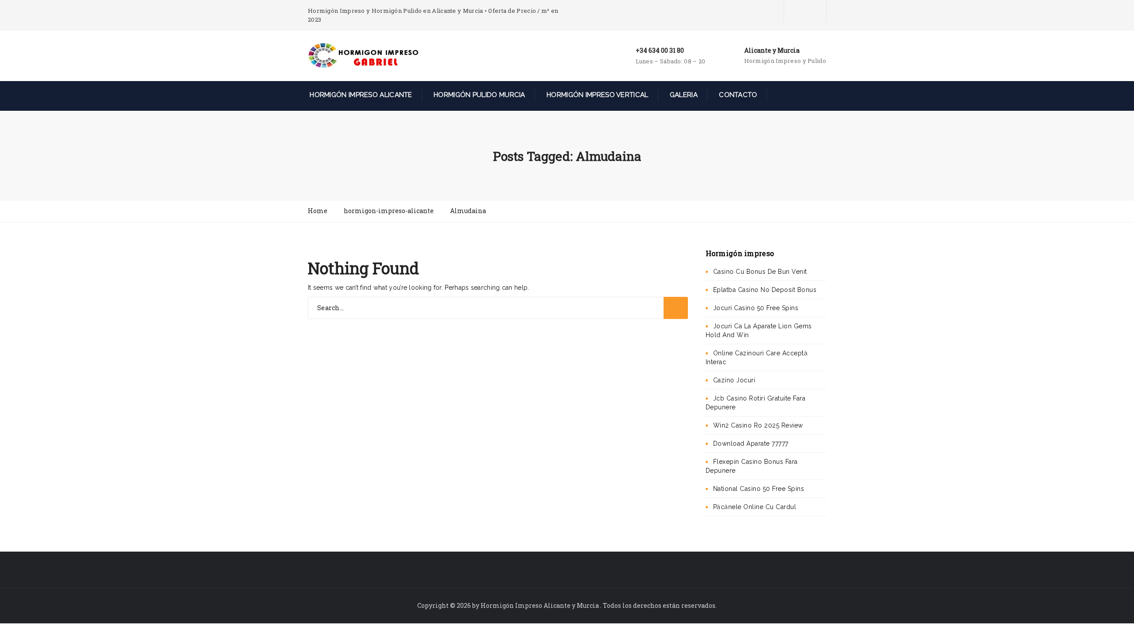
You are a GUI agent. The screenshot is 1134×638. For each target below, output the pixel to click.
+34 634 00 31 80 (660, 50)
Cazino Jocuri (734, 380)
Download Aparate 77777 (750, 443)
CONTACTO (737, 95)
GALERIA (683, 95)
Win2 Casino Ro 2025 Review (758, 425)
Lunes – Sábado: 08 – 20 (671, 61)
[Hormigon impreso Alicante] (363, 55)
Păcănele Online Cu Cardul (754, 506)
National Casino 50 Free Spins (758, 488)
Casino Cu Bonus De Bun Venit (760, 271)
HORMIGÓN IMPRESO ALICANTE (360, 95)
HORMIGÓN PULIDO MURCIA (478, 95)
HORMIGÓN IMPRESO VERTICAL (597, 95)
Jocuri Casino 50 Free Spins (756, 307)
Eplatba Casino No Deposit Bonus (765, 289)
